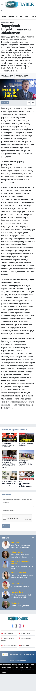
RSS (5, 654)
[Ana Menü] (2, 5)
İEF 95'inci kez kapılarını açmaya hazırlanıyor (8, 445)
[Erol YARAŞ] (6, 545)
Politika (19, 16)
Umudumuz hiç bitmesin (20, 586)
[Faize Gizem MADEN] (6, 575)
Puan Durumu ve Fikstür (7, 639)
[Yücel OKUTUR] (6, 604)
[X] (16, 626)
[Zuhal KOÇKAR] (6, 585)
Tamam (3, 673)
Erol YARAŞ (15, 542)
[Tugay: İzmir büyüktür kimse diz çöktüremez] (18, 89)
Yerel (4, 16)
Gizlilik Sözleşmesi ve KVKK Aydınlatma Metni (17, 670)
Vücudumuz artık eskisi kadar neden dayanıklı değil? (22, 577)
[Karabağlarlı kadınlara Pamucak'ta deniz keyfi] (26, 455)
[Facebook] (12, 626)
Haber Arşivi (25, 645)
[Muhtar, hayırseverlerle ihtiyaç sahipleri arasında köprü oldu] (26, 475)
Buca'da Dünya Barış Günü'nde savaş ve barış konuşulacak (9, 483)
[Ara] (2, 11)
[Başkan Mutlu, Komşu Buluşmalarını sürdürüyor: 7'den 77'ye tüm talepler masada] (9, 455)
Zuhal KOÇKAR (16, 583)
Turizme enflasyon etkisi (20, 606)
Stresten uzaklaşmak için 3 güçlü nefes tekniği (21, 596)
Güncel (11, 16)
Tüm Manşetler (26, 638)
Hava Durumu (8, 633)
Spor (26, 16)
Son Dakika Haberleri (10, 645)
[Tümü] (33, 538)
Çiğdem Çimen (16, 552)
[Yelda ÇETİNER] (6, 595)
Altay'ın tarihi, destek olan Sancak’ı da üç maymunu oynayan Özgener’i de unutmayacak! (21, 546)
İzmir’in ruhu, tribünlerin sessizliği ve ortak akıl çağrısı (22, 556)
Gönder (6, 526)
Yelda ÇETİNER (17, 592)
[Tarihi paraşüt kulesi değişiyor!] (26, 437)
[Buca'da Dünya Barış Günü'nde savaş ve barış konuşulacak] (9, 475)
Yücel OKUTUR (16, 603)
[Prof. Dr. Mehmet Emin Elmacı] (6, 564)
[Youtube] (23, 626)
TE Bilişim (23, 660)
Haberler (4, 22)
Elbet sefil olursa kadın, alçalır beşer (22, 567)
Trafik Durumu (25, 633)
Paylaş (6, 102)
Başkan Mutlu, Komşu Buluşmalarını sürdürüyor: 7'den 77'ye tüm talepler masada (9, 464)
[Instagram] (20, 626)
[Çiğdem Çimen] (6, 554)
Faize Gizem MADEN (18, 573)
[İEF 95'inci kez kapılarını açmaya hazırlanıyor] (9, 437)
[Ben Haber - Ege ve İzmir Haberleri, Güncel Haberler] (19, 4)
